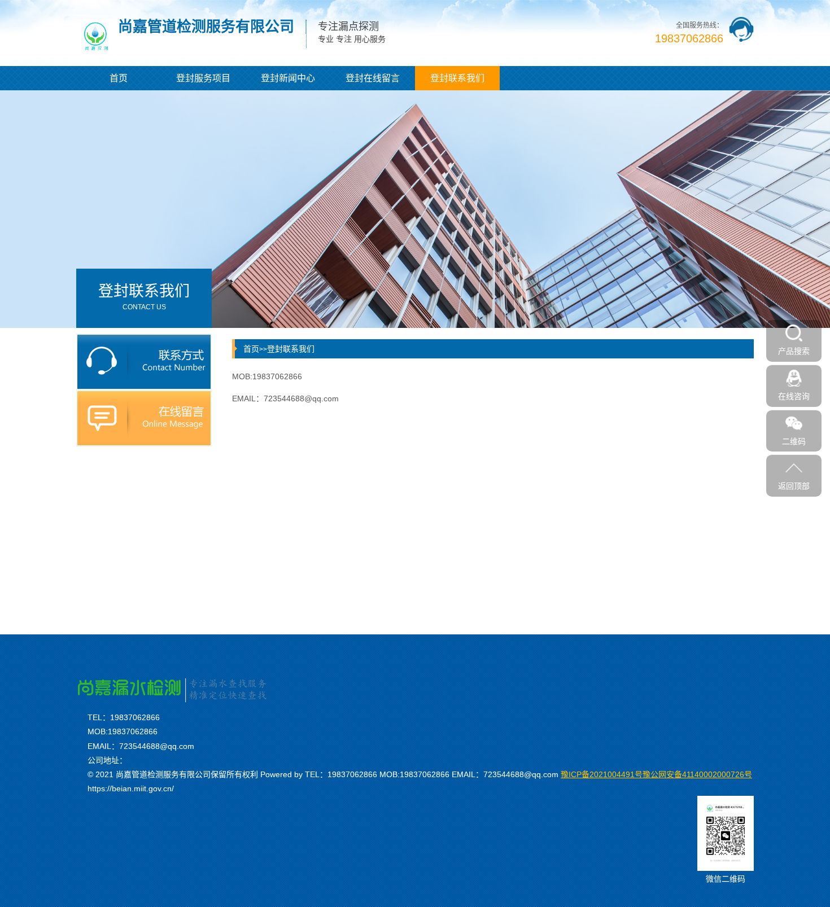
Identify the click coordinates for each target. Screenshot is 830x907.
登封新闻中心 (288, 78)
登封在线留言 (373, 78)
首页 (119, 78)
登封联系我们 (457, 78)
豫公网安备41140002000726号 (656, 774)
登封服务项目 (203, 78)
